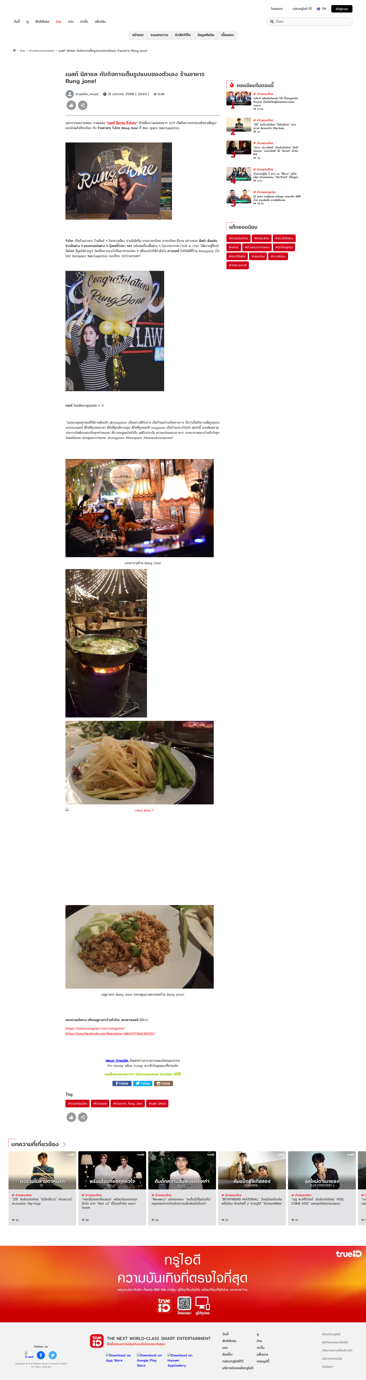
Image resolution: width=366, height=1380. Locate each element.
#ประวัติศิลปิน (237, 256)
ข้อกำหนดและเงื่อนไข (335, 1342)
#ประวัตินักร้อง (284, 238)
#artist (233, 247)
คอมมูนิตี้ (263, 1361)
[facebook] (41, 1355)
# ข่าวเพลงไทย (263, 93)
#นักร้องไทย (261, 238)
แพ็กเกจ (262, 1354)
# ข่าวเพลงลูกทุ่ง (264, 192)
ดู (27, 21)
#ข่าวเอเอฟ (100, 1103)
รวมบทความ (159, 35)
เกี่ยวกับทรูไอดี (331, 1334)
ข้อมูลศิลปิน (206, 35)
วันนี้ (17, 21)
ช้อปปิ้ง (227, 1354)
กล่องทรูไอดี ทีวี (302, 9)
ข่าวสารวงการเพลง (41, 50)
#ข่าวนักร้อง (278, 256)
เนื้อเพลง (227, 35)
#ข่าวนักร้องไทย (77, 1103)
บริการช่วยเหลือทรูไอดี (237, 1368)
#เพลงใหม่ (258, 256)
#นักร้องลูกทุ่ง (284, 247)
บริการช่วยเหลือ (332, 1358)
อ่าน (58, 21)
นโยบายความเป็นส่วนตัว (337, 1350)
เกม (70, 21)
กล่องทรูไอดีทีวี (233, 1361)
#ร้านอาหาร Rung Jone (127, 1103)
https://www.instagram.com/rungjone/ (95, 1028)
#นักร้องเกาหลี (237, 265)
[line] (29, 1355)
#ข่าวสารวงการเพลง (257, 247)
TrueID (26, 9)
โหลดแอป (277, 9)
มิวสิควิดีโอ (183, 35)
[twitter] (53, 1355)
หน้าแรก (138, 35)
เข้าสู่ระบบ (342, 8)
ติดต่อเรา (327, 1366)
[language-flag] (318, 9)
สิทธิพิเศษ (42, 21)
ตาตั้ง (84, 21)
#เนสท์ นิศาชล (157, 1103)
